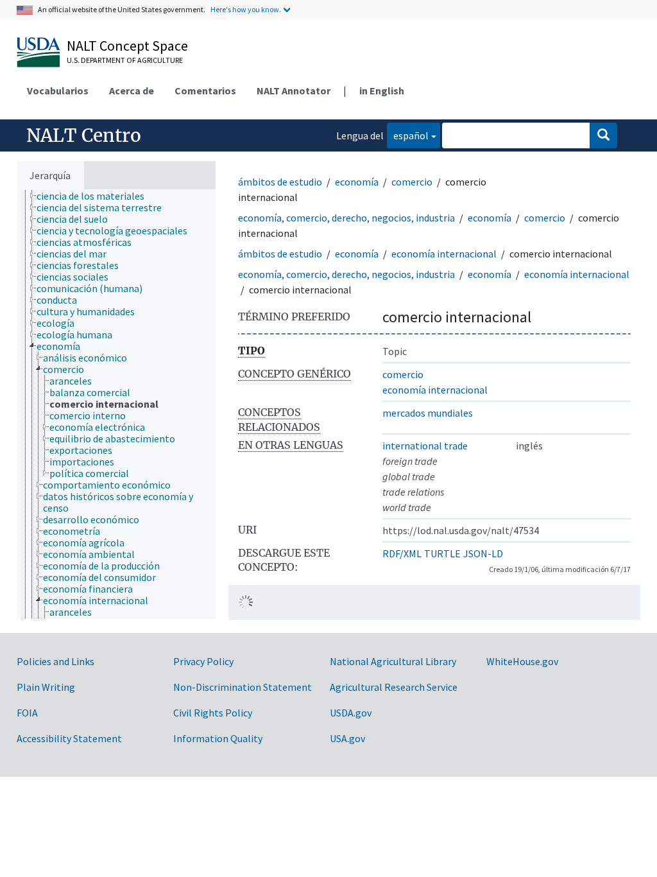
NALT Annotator (293, 90)
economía (357, 181)
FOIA (27, 712)
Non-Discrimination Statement (242, 687)
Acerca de (131, 90)
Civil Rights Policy (212, 712)
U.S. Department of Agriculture (125, 60)
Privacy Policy (203, 661)
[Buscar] (603, 135)
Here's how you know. (245, 9)
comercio (411, 181)
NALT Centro (83, 135)
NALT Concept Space (127, 46)
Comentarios (205, 90)
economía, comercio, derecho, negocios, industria (346, 217)
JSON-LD (483, 553)
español (408, 135)
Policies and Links (55, 661)
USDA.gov (350, 712)
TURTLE (442, 553)
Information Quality (217, 738)
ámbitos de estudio (280, 181)
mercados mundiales (427, 412)
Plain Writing (46, 687)
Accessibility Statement (69, 738)
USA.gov (347, 738)
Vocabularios (58, 90)
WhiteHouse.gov (522, 661)
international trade (425, 445)
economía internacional (444, 253)
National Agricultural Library (393, 661)
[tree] (116, 404)
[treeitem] (96, 196)
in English (381, 90)
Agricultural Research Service (393, 687)
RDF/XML (402, 553)
